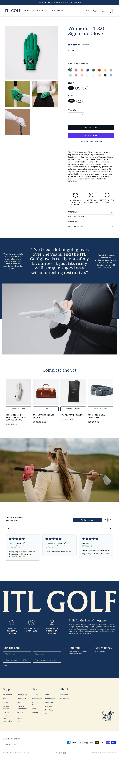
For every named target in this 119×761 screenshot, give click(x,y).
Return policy (103, 648)
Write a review (87, 520)
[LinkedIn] (64, 753)
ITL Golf (12, 753)
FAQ (18, 702)
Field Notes (64, 698)
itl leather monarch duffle (44, 416)
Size (70, 82)
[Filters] (105, 520)
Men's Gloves (37, 698)
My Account (8, 695)
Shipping (74, 648)
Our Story (64, 695)
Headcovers (50, 702)
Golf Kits (48, 706)
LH (71, 101)
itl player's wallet (71, 415)
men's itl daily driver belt (96, 416)
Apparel (35, 712)
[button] (95, 10)
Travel (34, 708)
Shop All (35, 695)
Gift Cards (49, 710)
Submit (6, 665)
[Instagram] (56, 753)
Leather (48, 695)
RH (79, 101)
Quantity (72, 110)
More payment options (91, 141)
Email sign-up (22, 695)
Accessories (50, 698)
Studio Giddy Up (110, 753)
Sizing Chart (21, 698)
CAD (85, 10)
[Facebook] (60, 753)
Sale (46, 714)
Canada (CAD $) (11, 745)
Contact (6, 702)
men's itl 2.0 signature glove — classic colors (16, 417)
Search (6, 698)
